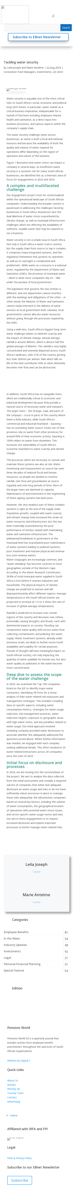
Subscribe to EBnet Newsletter (37, 37)
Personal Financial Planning (22, 964)
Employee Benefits (16, 932)
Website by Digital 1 (18, 1060)
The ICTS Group (16, 1105)
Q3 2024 (58, 72)
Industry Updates (15, 945)
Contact (12, 1097)
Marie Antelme (35, 67)
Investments (44, 72)
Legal (7, 958)
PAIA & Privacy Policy (19, 1158)
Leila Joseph (14, 67)
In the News (12, 938)
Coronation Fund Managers (20, 72)
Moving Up (13, 1088)
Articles (11, 1084)
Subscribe (19, 1180)
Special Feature (14, 970)
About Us (12, 1080)
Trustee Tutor (15, 1093)
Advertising (13, 1101)
